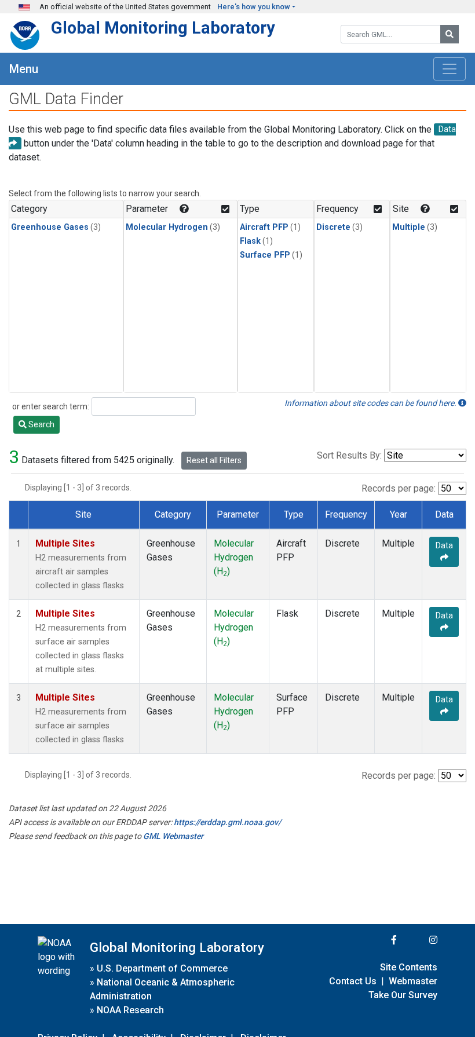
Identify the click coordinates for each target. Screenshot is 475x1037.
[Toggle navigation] (449, 68)
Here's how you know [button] (253, 6)
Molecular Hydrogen (167, 227)
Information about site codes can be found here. (371, 403)
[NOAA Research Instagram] (418, 940)
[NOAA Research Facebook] (378, 940)
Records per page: (398, 488)
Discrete (333, 227)
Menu (23, 69)
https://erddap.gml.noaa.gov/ (227, 822)
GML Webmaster (173, 836)
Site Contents (408, 967)
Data (444, 545)
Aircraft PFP (264, 227)
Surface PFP (265, 255)
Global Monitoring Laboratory (163, 28)
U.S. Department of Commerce (162, 968)
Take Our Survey (402, 995)
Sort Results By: (349, 455)
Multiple (408, 227)
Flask (250, 241)
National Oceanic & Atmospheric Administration (162, 989)
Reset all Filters (214, 460)
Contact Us (353, 981)
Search (40, 424)
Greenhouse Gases (50, 227)
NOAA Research (130, 1010)
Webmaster (413, 981)
